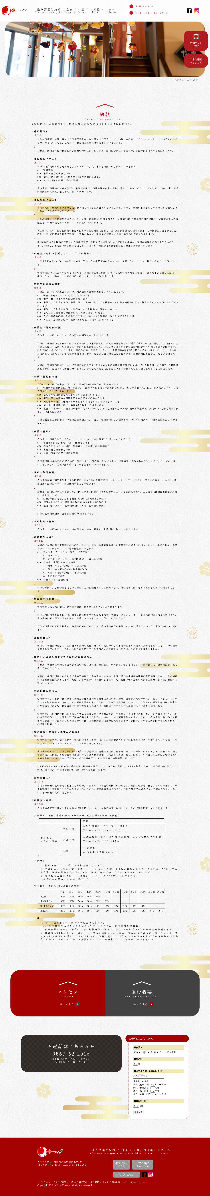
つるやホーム (181, 80)
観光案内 (83, 1182)
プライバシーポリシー (134, 1182)
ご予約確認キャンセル (142, 1165)
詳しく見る (67, 1004)
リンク (105, 1182)
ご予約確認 (196, 60)
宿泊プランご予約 (121, 1165)
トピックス (42, 1182)
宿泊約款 (116, 1182)
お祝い (72, 1182)
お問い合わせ (145, 6)
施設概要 (94, 1182)
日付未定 (171, 1052)
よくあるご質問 (58, 1182)
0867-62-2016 (71, 1053)
